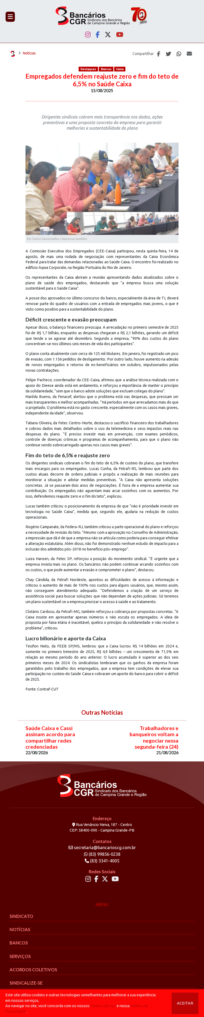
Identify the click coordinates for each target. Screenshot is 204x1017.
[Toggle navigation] (10, 17)
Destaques (88, 69)
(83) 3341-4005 (104, 860)
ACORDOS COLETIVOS (33, 969)
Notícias (29, 53)
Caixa (120, 69)
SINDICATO (21, 916)
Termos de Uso (103, 1006)
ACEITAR (185, 1003)
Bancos (106, 69)
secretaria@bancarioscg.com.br (105, 847)
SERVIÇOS (20, 956)
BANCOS (19, 942)
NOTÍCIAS (20, 929)
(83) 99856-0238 (104, 854)
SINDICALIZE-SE (26, 982)
